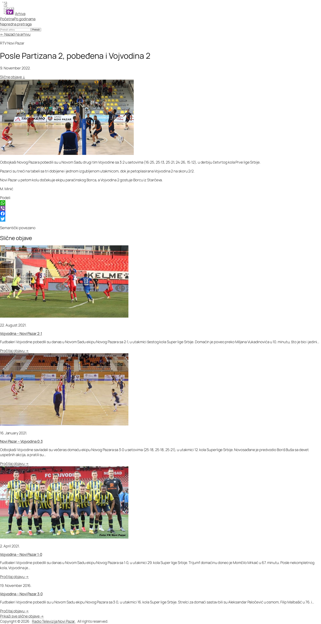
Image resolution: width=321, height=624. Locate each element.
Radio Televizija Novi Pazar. (53, 621)
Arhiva (20, 13)
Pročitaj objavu (14, 350)
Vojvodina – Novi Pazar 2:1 (21, 333)
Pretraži (36, 29)
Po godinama (24, 18)
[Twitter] (160, 219)
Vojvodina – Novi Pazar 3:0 (21, 593)
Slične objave (12, 76)
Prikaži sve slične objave (22, 616)
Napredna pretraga (16, 24)
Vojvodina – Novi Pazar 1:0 (21, 554)
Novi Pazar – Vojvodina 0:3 (21, 441)
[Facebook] (160, 213)
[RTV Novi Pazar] (7, 13)
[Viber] (160, 208)
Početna (7, 18)
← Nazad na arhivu (15, 34)
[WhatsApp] (160, 203)
